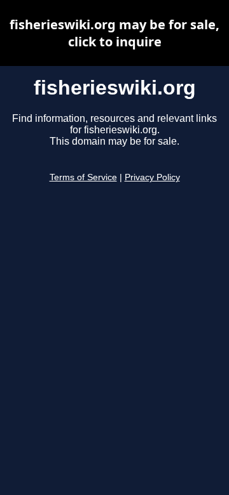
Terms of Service (83, 177)
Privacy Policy (152, 177)
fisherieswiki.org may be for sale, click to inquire (114, 33)
